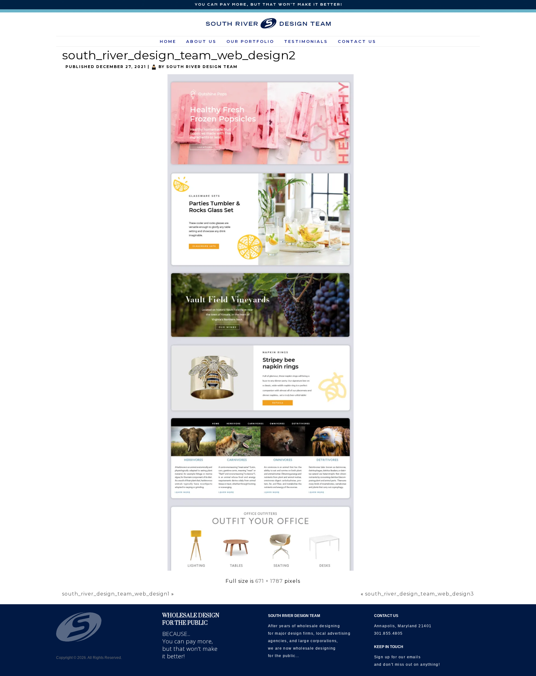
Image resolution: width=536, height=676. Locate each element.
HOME (168, 41)
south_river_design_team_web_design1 (116, 594)
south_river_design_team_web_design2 (178, 55)
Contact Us (357, 41)
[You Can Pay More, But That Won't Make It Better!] (268, 5)
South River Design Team (202, 66)
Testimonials (306, 41)
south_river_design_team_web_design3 (419, 594)
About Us (201, 41)
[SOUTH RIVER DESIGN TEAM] (268, 23)
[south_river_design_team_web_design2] (263, 571)
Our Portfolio (250, 41)
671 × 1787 (269, 581)
